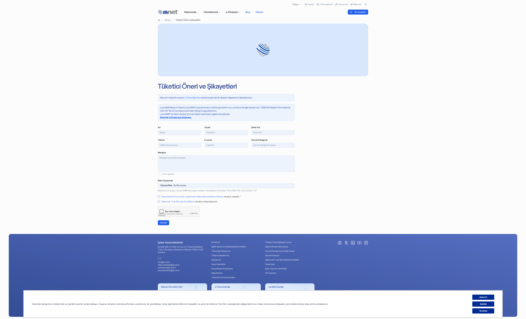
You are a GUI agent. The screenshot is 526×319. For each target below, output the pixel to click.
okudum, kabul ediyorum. (190, 201)
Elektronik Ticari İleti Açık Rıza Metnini (178, 201)
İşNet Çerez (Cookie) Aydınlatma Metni (228, 246)
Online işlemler (326, 4)
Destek (311, 4)
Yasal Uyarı (270, 264)
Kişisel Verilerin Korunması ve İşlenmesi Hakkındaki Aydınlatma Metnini (192, 196)
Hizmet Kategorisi (259, 140)
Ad (159, 127)
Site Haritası (270, 273)
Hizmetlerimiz (211, 12)
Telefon (161, 140)
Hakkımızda (190, 12)
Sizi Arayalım (360, 12)
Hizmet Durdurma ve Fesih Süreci (280, 251)
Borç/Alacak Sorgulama (222, 268)
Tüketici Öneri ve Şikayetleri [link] (188, 20)
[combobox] (273, 145)
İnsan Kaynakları (218, 264)
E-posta (208, 140)
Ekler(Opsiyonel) (165, 180)
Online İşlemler (192, 97)
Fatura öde (343, 4)
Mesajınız (162, 152)
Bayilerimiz (216, 260)
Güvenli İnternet (272, 255)
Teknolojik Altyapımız (220, 251)
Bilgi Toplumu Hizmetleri (276, 268)
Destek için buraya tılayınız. (176, 117)
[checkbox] (159, 196)
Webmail (357, 4)
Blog (247, 12)
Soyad (207, 127)
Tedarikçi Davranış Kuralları (223, 277)
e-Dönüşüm (232, 12)
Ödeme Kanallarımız (220, 255)
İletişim (259, 12)
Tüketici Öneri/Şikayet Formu (278, 242)
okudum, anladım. (201, 196)
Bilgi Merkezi (216, 273)
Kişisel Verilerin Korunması (276, 246)
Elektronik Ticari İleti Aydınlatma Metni (282, 260)
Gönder (163, 222)
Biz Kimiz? (215, 242)
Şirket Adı (255, 127)
